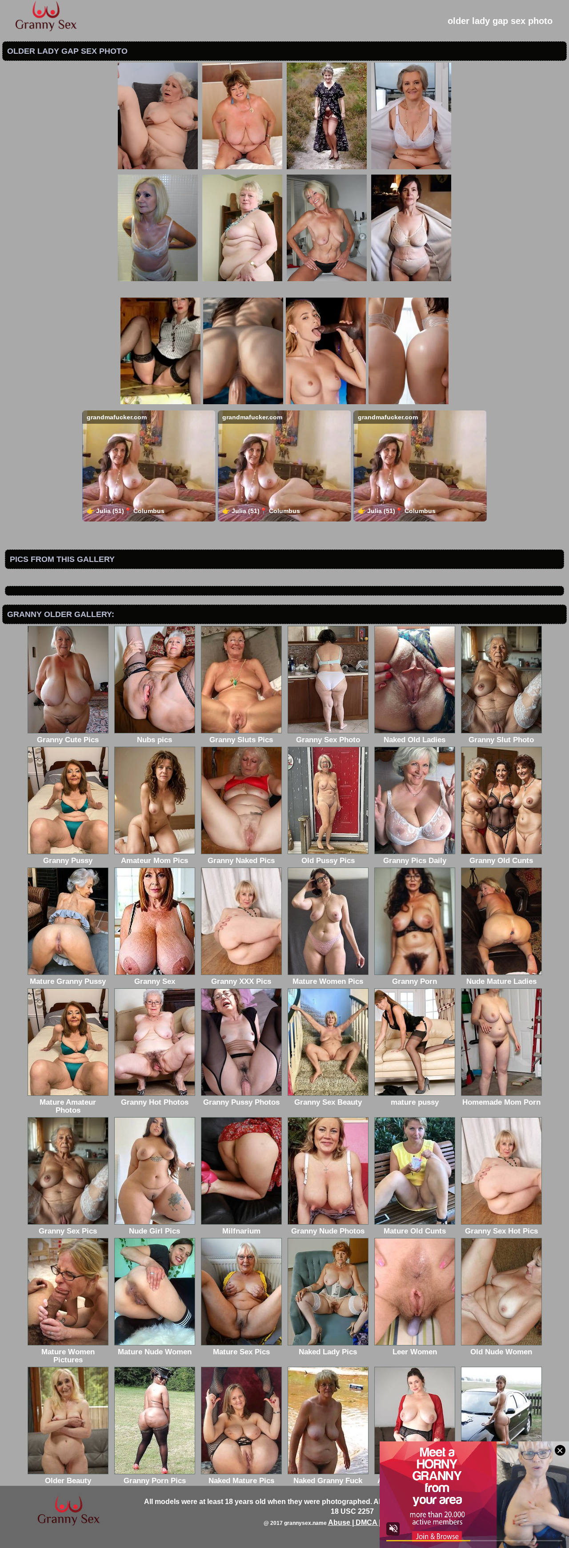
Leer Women (415, 1352)
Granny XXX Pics (241, 981)
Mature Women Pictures (68, 1356)
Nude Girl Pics (154, 1231)
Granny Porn (414, 981)
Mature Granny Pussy (68, 981)
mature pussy (415, 1102)
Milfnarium (241, 1231)
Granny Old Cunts (501, 860)
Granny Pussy (67, 860)
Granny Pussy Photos (241, 1102)
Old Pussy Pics (328, 860)
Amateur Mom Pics (154, 860)
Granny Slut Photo (501, 740)
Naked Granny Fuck (327, 1480)
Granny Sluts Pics (241, 740)
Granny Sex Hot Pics (501, 1231)
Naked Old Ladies (414, 740)
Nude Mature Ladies (501, 981)
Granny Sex (154, 981)
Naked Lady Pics (328, 1352)
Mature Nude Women (155, 1352)
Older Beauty (68, 1480)
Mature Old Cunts (415, 1231)
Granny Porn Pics (155, 1480)
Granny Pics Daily (414, 860)
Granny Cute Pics (68, 740)
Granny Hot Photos (154, 1102)
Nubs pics (154, 740)
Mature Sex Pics (241, 1352)
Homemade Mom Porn (501, 1102)
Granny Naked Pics (241, 860)
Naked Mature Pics (241, 1480)
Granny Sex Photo (328, 740)
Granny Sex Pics (68, 1231)
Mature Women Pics (328, 981)
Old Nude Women (501, 1352)
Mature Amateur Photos (68, 1106)
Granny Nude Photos (328, 1231)
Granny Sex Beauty (328, 1102)
